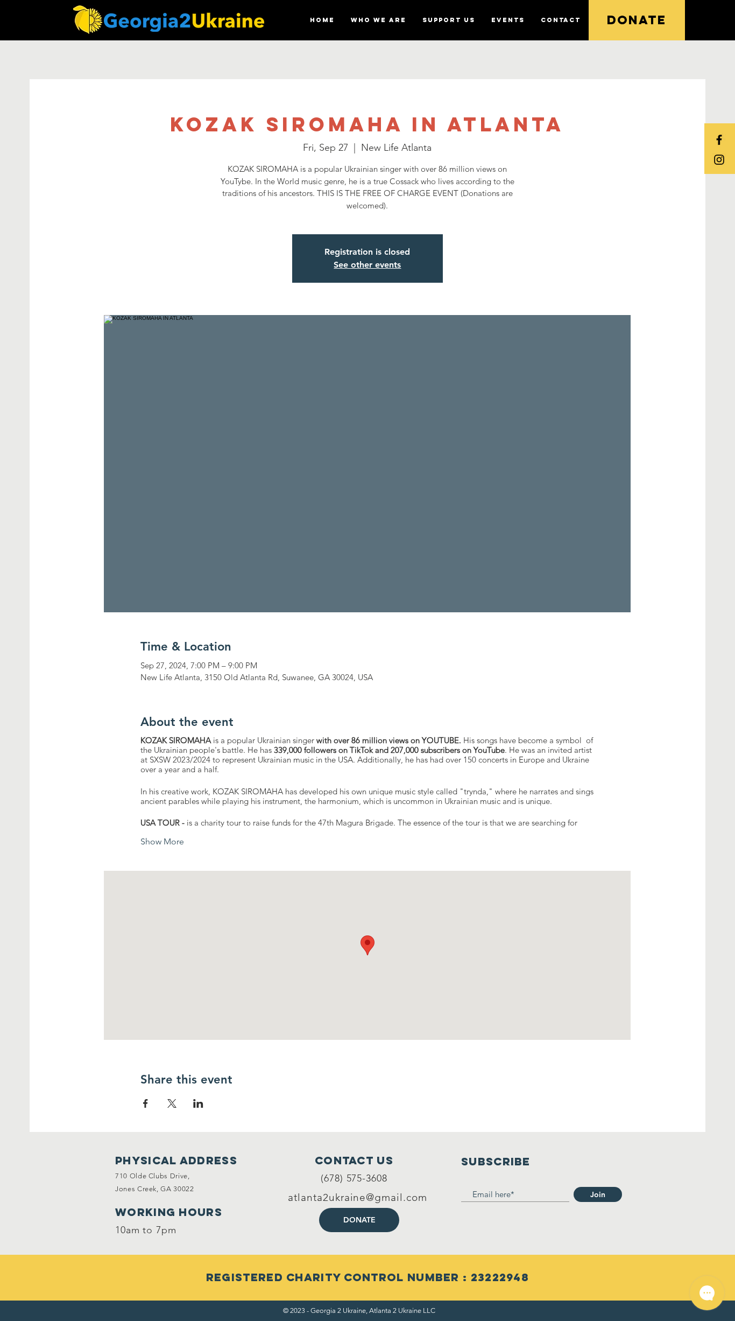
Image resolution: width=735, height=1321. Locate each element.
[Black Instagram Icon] (719, 159)
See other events (367, 265)
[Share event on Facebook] (145, 1103)
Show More (162, 841)
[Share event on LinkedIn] (198, 1103)
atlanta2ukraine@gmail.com (357, 1197)
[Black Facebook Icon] (719, 139)
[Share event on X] (172, 1103)
